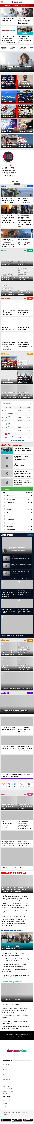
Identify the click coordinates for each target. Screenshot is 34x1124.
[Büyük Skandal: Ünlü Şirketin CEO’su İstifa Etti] (6, 560)
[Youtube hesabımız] (21, 1025)
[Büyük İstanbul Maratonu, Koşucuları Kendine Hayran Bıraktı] (6, 554)
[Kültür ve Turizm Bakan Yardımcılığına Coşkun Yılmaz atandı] (9, 192)
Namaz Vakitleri (7, 1077)
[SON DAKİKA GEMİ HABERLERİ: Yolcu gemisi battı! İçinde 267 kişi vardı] (25, 233)
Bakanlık (5, 1058)
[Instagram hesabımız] (18, 1025)
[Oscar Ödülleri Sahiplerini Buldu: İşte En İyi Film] (9, 600)
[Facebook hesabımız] (13, 1025)
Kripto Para (6, 1075)
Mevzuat (5, 1065)
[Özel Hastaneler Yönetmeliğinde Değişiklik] (25, 304)
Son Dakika (6, 1053)
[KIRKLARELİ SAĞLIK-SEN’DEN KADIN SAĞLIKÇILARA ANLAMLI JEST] (25, 30)
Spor (4, 1063)
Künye (5, 1094)
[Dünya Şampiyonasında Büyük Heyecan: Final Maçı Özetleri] (9, 582)
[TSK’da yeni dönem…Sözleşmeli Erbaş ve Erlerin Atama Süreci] (9, 828)
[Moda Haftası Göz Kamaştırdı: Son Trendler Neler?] (6, 567)
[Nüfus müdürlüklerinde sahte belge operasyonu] (9, 808)
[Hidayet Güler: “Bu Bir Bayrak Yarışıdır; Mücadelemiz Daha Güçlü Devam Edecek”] (9, 30)
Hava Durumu (7, 1072)
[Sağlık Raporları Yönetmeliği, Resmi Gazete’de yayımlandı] (25, 336)
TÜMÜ (17, 184)
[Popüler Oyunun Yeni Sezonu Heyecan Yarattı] (25, 582)
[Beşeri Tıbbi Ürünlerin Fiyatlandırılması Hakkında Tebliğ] (9, 304)
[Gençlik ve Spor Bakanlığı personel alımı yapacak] (25, 828)
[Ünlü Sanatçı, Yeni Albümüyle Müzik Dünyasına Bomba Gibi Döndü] (6, 573)
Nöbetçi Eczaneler (8, 1080)
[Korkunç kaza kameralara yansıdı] (17, 622)
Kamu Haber (6, 1060)
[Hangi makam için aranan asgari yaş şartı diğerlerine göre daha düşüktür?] (7, 482)
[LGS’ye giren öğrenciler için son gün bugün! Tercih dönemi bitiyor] (25, 12)
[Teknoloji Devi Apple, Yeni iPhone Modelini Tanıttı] (25, 600)
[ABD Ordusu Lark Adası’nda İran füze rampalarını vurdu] (25, 192)
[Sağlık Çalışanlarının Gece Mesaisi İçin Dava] (7, 466)
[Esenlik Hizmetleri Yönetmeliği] (25, 321)
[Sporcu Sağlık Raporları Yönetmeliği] (9, 321)
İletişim (5, 1092)
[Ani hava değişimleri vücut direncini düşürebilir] (9, 12)
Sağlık (4, 1055)
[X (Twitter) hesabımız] (16, 1025)
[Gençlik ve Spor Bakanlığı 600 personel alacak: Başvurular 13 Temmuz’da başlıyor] (25, 808)
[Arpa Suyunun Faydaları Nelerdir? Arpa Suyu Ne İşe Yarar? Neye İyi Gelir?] (7, 457)
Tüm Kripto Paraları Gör (17, 440)
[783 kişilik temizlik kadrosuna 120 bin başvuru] (17, 850)
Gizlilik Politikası (7, 1089)
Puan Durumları (7, 1082)
